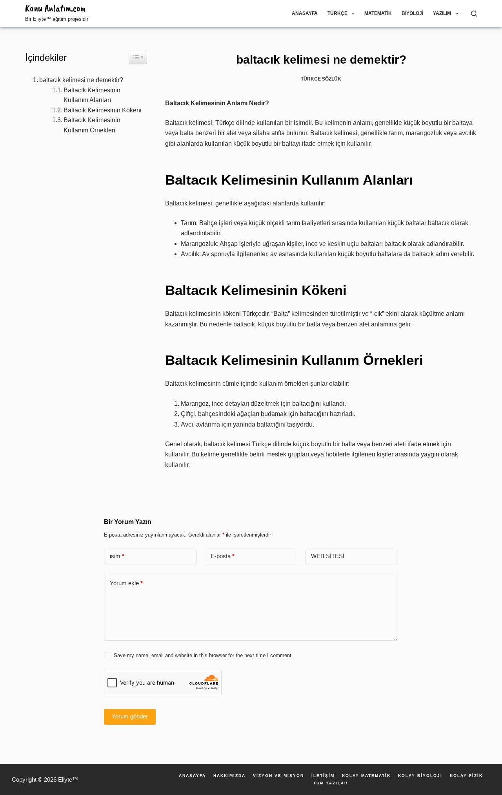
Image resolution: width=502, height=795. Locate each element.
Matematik (378, 13)
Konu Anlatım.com (55, 8)
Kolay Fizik (466, 776)
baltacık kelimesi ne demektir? (81, 80)
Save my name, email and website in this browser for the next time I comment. (203, 655)
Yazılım (442, 13)
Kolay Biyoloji (420, 776)
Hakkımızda (229, 776)
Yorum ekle (126, 583)
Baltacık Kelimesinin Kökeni (103, 110)
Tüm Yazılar (330, 783)
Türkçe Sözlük (321, 79)
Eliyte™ (68, 779)
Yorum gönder (130, 716)
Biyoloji (412, 13)
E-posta (223, 556)
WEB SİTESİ (327, 556)
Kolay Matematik (366, 776)
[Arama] (474, 13)
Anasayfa (305, 13)
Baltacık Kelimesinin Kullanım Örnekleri (92, 125)
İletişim (323, 776)
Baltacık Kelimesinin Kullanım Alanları (92, 95)
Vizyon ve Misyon (278, 776)
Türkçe (337, 13)
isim (117, 556)
